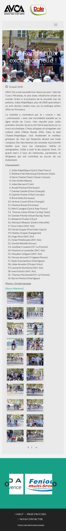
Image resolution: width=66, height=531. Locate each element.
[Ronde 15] (34, 344)
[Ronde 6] (14, 421)
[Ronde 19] (34, 313)
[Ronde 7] (34, 405)
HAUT (20, 514)
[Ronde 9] (34, 390)
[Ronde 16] (14, 344)
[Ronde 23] (34, 359)
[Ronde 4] (14, 436)
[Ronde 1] (34, 375)
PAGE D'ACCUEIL (36, 514)
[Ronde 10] (14, 390)
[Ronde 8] (14, 405)
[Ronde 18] (14, 329)
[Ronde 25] (14, 313)
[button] (7, 484)
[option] (34, 484)
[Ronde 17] (34, 329)
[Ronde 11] (14, 298)
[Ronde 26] (14, 375)
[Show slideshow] (14, 288)
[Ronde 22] (34, 298)
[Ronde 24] (34, 421)
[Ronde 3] (34, 436)
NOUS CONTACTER (31, 519)
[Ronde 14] (14, 359)
